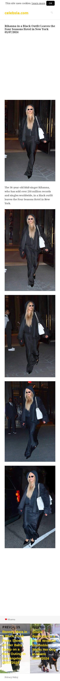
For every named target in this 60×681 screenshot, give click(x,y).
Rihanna (11, 619)
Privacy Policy (11, 677)
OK (50, 3)
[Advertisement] (30, 67)
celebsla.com (16, 12)
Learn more (38, 3)
